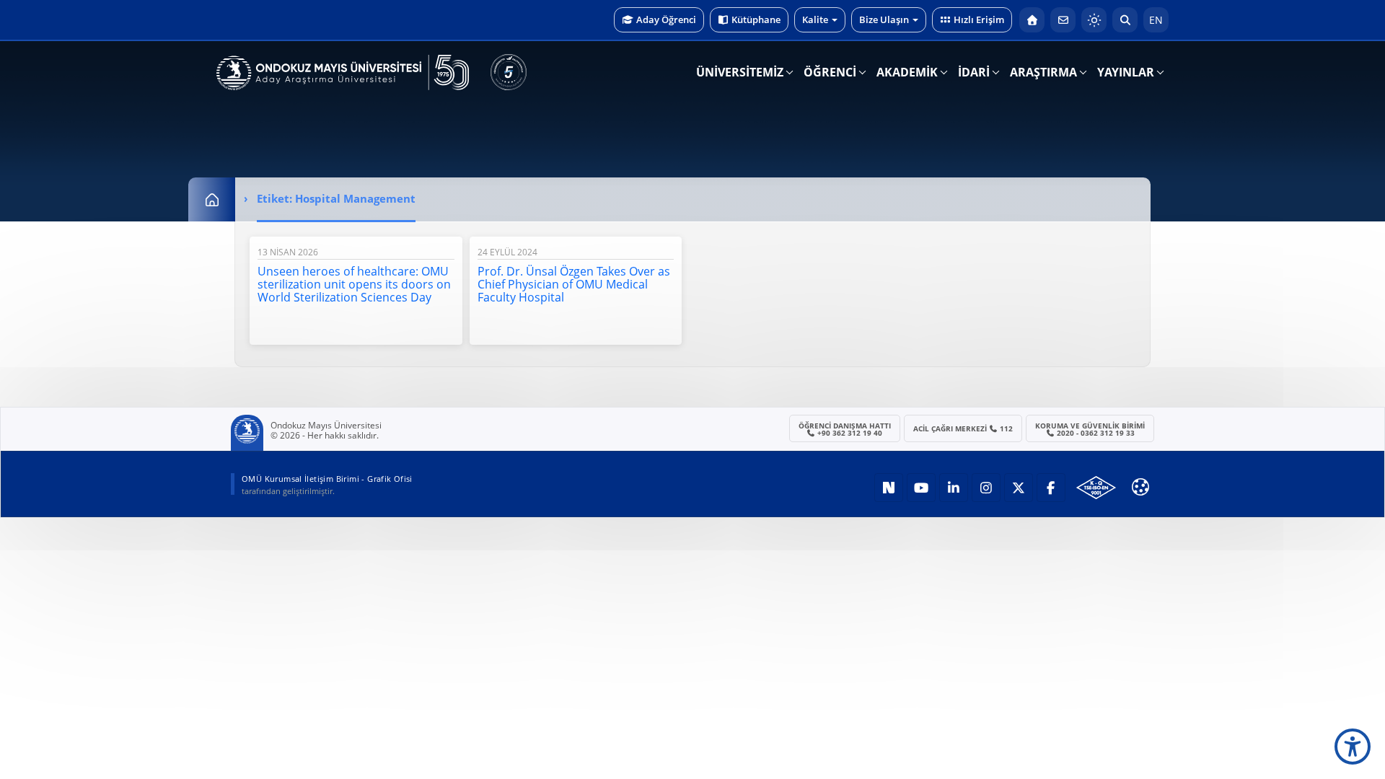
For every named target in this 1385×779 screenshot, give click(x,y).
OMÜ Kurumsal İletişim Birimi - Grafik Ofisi (327, 478)
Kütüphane (756, 19)
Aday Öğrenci (666, 19)
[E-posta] (1063, 19)
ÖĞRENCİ (830, 72)
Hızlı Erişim (979, 19)
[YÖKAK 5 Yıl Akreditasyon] (509, 72)
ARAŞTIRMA (1043, 72)
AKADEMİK (907, 72)
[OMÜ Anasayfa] (1032, 19)
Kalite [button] (815, 19)
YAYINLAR (1125, 72)
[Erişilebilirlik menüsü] (1353, 747)
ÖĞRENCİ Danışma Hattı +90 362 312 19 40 (845, 429)
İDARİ (974, 72)
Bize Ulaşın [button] (884, 19)
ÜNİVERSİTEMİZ (739, 72)
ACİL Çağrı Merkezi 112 (963, 428)
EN (1156, 20)
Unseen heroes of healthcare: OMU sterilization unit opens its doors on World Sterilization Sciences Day (354, 284)
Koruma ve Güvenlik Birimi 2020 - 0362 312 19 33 (1090, 429)
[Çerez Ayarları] (1140, 487)
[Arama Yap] (1125, 19)
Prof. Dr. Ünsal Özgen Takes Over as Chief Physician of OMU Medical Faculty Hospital (574, 284)
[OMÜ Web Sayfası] (342, 73)
